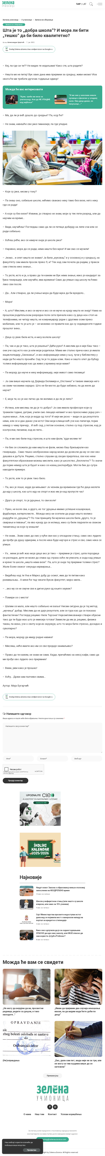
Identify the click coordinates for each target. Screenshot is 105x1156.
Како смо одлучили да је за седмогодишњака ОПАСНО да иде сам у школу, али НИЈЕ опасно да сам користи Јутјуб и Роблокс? (59, 933)
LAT (84, 4)
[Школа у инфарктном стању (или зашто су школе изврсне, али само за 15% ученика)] (26, 904)
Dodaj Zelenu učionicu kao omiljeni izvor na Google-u (30, 49)
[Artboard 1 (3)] (40, 808)
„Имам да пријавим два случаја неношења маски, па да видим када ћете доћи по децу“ (77, 1011)
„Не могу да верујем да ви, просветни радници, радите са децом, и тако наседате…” (23, 1011)
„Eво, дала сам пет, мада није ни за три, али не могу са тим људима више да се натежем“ (78, 1063)
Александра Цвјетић (16, 42)
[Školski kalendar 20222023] (40, 849)
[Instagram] (55, 1107)
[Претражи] (90, 4)
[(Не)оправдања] (26, 1039)
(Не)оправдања (11, 1060)
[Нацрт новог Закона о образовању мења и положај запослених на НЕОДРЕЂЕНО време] (26, 891)
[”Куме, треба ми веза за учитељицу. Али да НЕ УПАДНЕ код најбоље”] (27, 99)
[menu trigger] (98, 4)
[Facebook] (49, 1107)
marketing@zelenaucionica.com (52, 1139)
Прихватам (31, 1150)
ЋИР (78, 4)
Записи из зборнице (13, 24)
